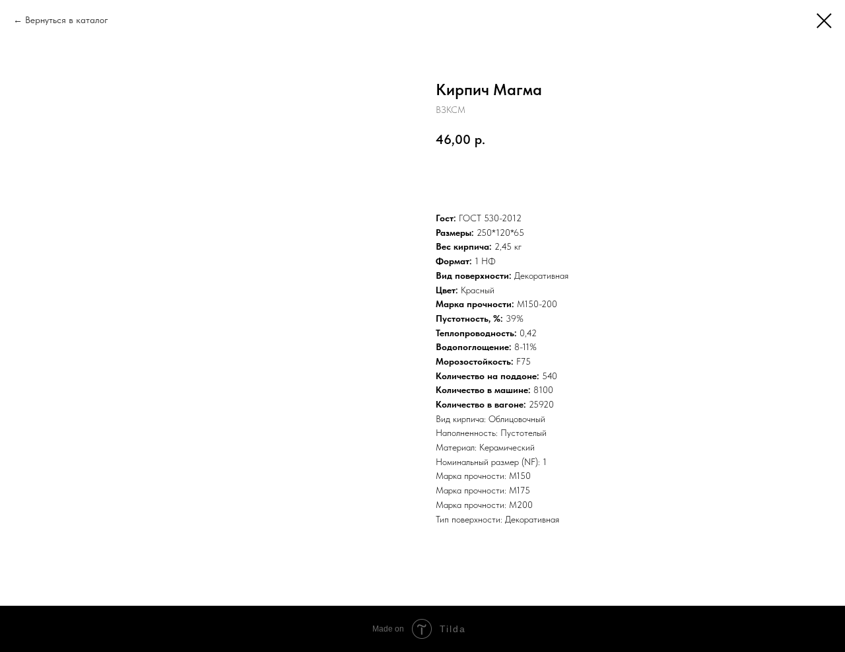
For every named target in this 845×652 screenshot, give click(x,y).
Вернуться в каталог (66, 20)
